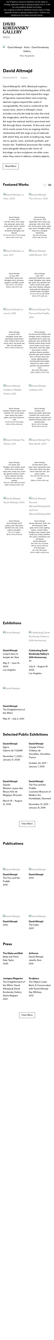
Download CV (10, 77)
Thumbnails (49, 185)
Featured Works (44, 185)
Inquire (24, 77)
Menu (6, 37)
